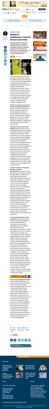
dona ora (42, 9)
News (31, 9)
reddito (14, 327)
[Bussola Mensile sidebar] (40, 46)
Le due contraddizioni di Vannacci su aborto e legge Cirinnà (7, 375)
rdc (27, 327)
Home (23, 25)
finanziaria (27, 329)
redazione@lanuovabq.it (7, 395)
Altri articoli (24, 356)
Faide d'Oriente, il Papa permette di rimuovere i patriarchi (7, 368)
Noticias (32, 12)
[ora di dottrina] (40, 57)
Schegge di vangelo (13, 20)
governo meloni (13, 329)
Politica (27, 25)
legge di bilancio (21, 329)
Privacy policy (5, 402)
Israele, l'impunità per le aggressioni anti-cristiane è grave (30, 375)
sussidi (12, 331)
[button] (24, 16)
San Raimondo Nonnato (35, 20)
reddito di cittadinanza (21, 327)
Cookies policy (12, 402)
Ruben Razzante (5, 38)
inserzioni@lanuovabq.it (7, 398)
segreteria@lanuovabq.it (7, 397)
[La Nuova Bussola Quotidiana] (11, 9)
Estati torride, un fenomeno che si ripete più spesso (30, 367)
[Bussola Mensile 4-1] (40, 35)
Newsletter (42, 12)
